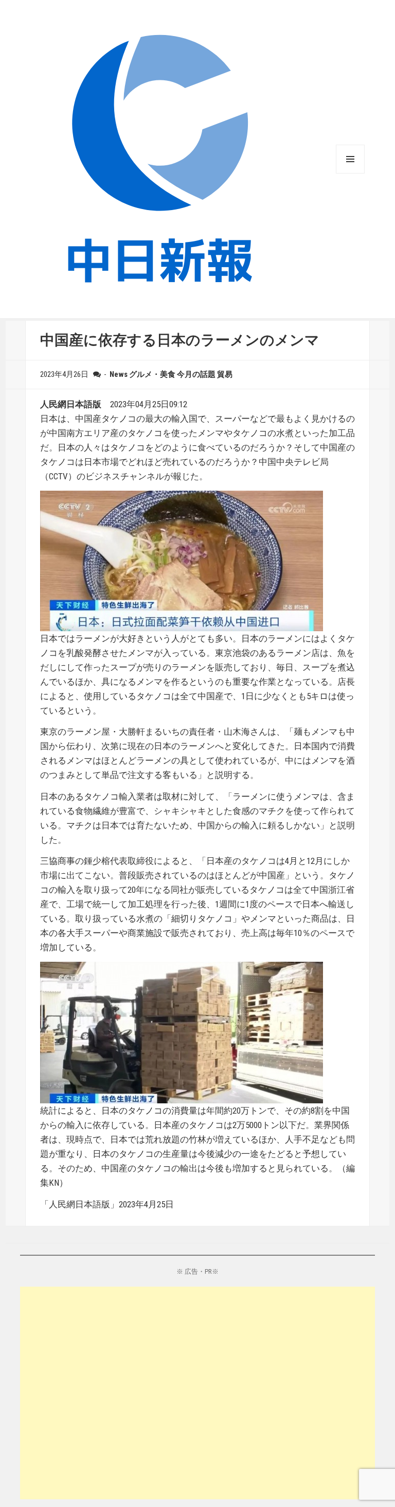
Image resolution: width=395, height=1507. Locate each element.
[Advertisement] (197, 1393)
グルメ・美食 (152, 374)
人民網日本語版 (70, 404)
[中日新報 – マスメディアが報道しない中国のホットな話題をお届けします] (159, 158)
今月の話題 (196, 374)
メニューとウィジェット (350, 159)
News (119, 374)
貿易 (224, 374)
